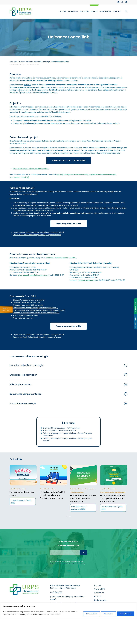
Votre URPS (99, 589)
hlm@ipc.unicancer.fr (87, 280)
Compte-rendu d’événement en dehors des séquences (36, 313)
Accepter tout (125, 614)
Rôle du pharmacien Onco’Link (25, 315)
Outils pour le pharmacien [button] (23, 374)
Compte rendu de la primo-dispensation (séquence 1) (35, 307)
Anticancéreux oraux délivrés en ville (28, 305)
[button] (68, 160)
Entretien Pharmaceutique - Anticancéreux (61, 428)
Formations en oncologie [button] (23, 403)
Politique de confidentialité (58, 564)
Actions (21, 61)
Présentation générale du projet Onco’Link (30, 169)
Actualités (99, 592)
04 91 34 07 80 (56, 592)
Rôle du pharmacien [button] (20, 384)
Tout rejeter (108, 614)
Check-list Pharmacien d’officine (26, 302)
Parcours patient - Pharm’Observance (59, 430)
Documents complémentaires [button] (25, 393)
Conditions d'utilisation (76, 564)
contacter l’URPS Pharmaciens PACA (61, 258)
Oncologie (46, 61)
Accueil (13, 61)
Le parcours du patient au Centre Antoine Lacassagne (35, 232)
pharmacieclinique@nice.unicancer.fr (33, 275)
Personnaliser (91, 614)
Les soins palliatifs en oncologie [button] (26, 365)
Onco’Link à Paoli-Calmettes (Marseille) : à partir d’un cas (37, 235)
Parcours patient (33, 61)
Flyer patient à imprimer (23, 318)
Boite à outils (100, 600)
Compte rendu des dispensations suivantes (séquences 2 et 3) (39, 310)
